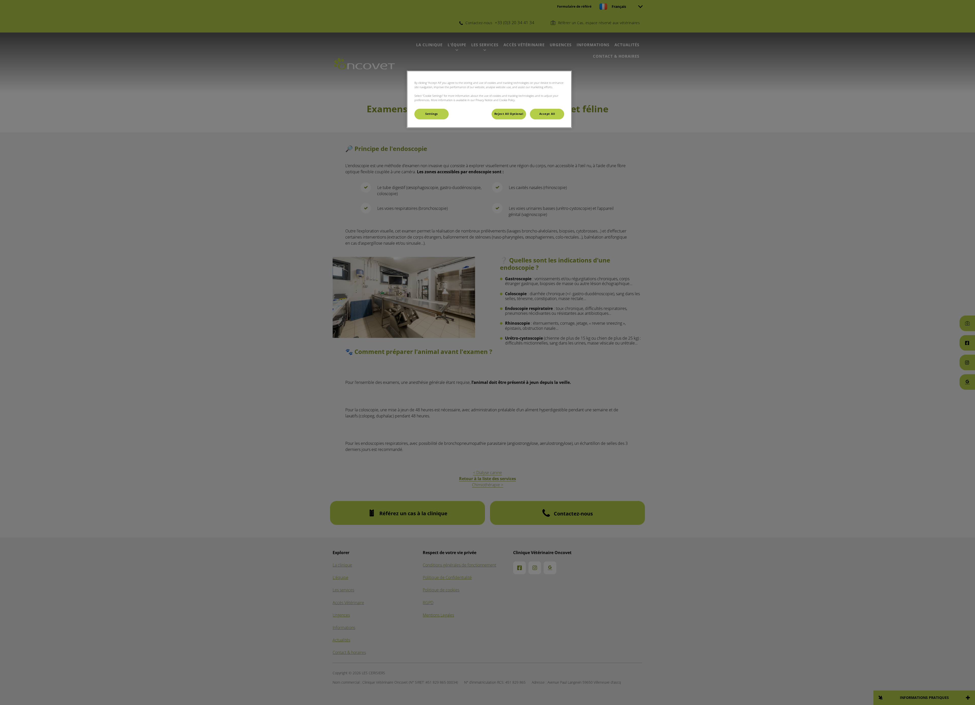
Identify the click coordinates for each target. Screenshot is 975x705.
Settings (431, 114)
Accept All (547, 114)
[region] (489, 99)
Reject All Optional (508, 114)
